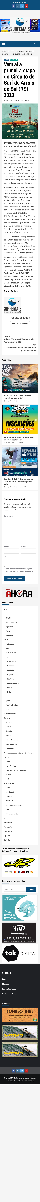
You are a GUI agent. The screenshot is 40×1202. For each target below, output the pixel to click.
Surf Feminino (11, 653)
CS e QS (8, 618)
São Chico (11, 679)
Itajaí (22, 473)
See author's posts (20, 323)
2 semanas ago (21, 401)
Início (4, 979)
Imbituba (22, 432)
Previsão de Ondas (11, 740)
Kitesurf (9, 796)
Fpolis (9, 688)
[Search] (35, 44)
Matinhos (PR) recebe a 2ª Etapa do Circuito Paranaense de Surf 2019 (19, 339)
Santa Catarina (11, 744)
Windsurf (9, 801)
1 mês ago (20, 442)
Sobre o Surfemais (9, 989)
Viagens (7, 701)
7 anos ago (23, 100)
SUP (7, 809)
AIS (5, 390)
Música (8, 727)
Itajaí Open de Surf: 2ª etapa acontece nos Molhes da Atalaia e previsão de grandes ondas (18, 481)
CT (7, 613)
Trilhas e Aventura (12, 814)
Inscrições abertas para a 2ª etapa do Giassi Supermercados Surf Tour (19, 438)
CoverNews (18, 1081)
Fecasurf (16, 390)
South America (11, 622)
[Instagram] (18, 6)
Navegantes (11, 661)
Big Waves (9, 627)
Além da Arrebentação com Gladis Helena (19, 753)
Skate (8, 762)
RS (16, 59)
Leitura (8, 735)
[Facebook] (13, 6)
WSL (5, 609)
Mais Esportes (9, 783)
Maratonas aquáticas (14, 805)
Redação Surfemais (11, 100)
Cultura (7, 718)
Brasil (6, 640)
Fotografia (9, 722)
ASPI (6, 473)
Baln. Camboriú (13, 683)
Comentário (9, 516)
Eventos (7, 59)
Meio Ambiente (10, 714)
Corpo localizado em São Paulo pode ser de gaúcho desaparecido (21, 348)
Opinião (7, 757)
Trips (7, 709)
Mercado (5, 984)
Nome (7, 546)
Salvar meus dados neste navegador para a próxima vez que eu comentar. (18, 569)
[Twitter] (22, 6)
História (9, 731)
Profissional (10, 644)
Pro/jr (8, 631)
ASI (5, 432)
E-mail (24, 546)
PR (7, 696)
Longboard (10, 792)
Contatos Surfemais (9, 994)
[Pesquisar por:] (15, 889)
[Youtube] (26, 6)
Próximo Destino (12, 705)
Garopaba (11, 666)
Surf (7, 779)
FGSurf (12, 59)
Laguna (10, 674)
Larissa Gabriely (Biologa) (17, 770)
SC (21, 390)
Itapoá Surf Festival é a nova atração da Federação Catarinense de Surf (17, 396)
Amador (9, 648)
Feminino (9, 635)
